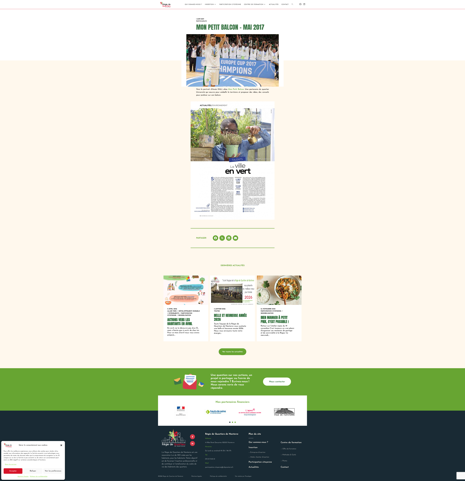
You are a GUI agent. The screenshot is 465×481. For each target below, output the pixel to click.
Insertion (253, 447)
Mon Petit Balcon (236, 89)
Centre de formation (291, 443)
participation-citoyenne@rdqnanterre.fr (219, 467)
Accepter (13, 471)
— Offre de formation (288, 449)
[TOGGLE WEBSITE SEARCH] (292, 4)
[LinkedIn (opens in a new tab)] (304, 4)
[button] (61, 445)
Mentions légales (23, 476)
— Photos (284, 461)
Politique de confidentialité (38, 476)
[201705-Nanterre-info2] (233, 160)
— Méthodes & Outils (288, 455)
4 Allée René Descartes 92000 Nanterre (219, 442)
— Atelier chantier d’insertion (259, 457)
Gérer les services (10, 464)
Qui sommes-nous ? (258, 442)
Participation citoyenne (260, 462)
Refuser (33, 471)
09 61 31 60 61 (210, 459)
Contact (285, 467)
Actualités (254, 467)
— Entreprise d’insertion (257, 452)
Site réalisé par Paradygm (243, 476)
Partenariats (201, 21)
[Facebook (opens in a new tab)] (300, 4)
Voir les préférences (53, 471)
